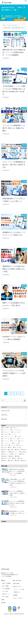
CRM (4, 427)
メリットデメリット (7, 443)
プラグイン (22, 440)
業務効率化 (5, 456)
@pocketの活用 (5, 410)
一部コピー (20, 445)
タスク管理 (5, 434)
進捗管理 (24, 460)
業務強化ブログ (17, 592)
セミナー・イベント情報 (19, 589)
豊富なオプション (5, 594)
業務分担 (22, 454)
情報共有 (18, 449)
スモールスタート (6, 432)
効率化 (10, 447)
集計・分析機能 (5, 586)
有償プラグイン (15, 454)
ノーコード (21, 438)
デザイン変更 (5, 591)
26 (18, 393)
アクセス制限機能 (5, 588)
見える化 (20, 458)
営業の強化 (4, 414)
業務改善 (12, 456)
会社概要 (15, 595)
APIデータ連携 (5, 596)
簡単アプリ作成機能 (6, 583)
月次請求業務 (23, 451)
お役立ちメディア (17, 586)
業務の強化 (4, 419)
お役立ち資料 (16, 583)
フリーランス (14, 440)
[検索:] (14, 400)
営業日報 (4, 449)
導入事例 (3, 602)
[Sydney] (6, 2)
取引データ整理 (17, 447)
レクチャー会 (12, 445)
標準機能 (18, 456)
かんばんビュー (15, 427)
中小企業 (4, 447)
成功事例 (24, 449)
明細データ (5, 451)
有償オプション (6, 454)
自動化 (15, 458)
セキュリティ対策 (16, 432)
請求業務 (18, 460)
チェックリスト (13, 434)
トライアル (14, 438)
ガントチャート (6, 429)
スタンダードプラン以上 (17, 429)
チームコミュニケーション (8, 436)
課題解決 (4, 460)
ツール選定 (18, 436)
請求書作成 (11, 460)
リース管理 (5, 445)
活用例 (2, 599)
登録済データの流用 (7, 458)
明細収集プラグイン (14, 451)
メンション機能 (17, 443)
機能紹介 (3, 580)
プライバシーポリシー (18, 598)
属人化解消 (11, 449)
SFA (8, 427)
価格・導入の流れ (17, 580)
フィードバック (6, 440)
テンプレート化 (6, 438)
